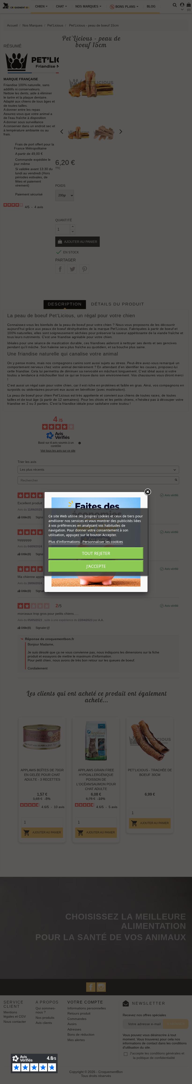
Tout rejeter (96, 553)
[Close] (147, 492)
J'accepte (96, 566)
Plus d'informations (64, 541)
